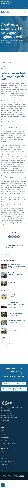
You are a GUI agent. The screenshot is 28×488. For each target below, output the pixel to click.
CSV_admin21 (4, 68)
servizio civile (5, 345)
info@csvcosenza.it (6, 3)
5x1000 (4, 343)
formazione (17, 343)
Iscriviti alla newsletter (8, 461)
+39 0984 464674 (6, 1)
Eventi (4, 458)
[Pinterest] (15, 236)
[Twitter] (12, 236)
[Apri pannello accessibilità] (3, 485)
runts (23, 343)
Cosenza (4, 431)
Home (2, 40)
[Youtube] (7, 420)
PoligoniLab (21, 476)
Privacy (5, 476)
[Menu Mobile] (24, 7)
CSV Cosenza (7, 475)
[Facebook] (9, 236)
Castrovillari (5, 437)
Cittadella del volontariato (9, 443)
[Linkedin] (18, 236)
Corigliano (5, 434)
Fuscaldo (4, 440)
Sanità (21, 40)
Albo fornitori (5, 464)
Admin (23, 475)
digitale (10, 343)
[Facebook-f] (1, 420)
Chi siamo (4, 452)
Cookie (9, 476)
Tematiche (14, 40)
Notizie (8, 40)
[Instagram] (5, 420)
